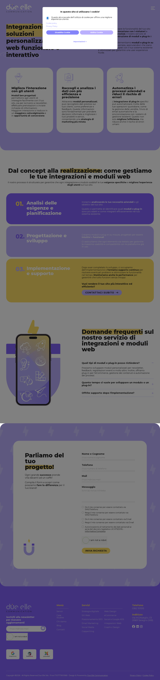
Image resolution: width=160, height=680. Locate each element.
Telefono (87, 465)
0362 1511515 (138, 608)
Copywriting (88, 631)
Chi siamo (61, 621)
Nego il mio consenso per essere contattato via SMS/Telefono (106, 514)
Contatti (61, 629)
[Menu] (152, 8)
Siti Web (86, 615)
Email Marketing (90, 623)
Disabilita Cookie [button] (62, 32)
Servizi (60, 611)
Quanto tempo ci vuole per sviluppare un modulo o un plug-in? (115, 384)
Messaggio (88, 487)
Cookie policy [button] (51, 23)
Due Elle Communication (97, 675)
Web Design (110, 611)
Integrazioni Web (112, 623)
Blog (59, 625)
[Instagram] (141, 626)
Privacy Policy (135, 675)
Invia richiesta (96, 550)
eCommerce (110, 615)
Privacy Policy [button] (51, 26)
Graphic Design (112, 627)
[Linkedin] (137, 626)
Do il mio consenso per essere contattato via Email (108, 519)
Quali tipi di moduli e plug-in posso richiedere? (111, 363)
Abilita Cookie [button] (96, 32)
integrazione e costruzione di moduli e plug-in (124, 36)
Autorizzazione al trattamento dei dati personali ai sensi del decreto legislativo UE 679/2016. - (108, 529)
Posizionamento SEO (92, 619)
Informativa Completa (95, 531)
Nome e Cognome (93, 453)
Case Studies (60, 616)
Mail (84, 476)
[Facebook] (133, 626)
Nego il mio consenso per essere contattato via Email (109, 522)
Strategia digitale (90, 611)
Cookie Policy (148, 675)
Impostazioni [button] (80, 42)
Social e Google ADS (114, 619)
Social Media (88, 627)
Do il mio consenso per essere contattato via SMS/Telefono (105, 508)
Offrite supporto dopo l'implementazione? (108, 393)
